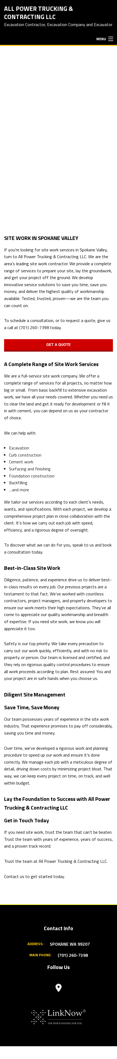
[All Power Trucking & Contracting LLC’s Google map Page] (58, 989)
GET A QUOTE (58, 344)
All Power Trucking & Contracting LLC (38, 12)
